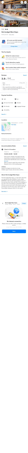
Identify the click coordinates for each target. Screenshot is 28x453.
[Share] (25, 2)
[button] (5, 126)
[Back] (2, 2)
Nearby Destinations (6, 133)
